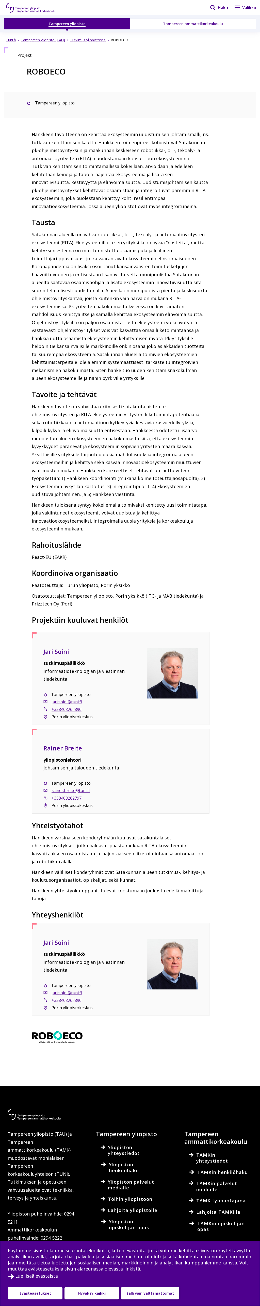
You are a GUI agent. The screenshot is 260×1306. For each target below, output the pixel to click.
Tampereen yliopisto (67, 23)
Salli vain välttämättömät (150, 1293)
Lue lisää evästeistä (36, 1276)
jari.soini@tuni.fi (67, 702)
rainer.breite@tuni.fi (71, 790)
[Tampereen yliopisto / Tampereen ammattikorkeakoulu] (35, 8)
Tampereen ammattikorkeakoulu (193, 23)
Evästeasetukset (35, 1293)
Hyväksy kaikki (92, 1293)
